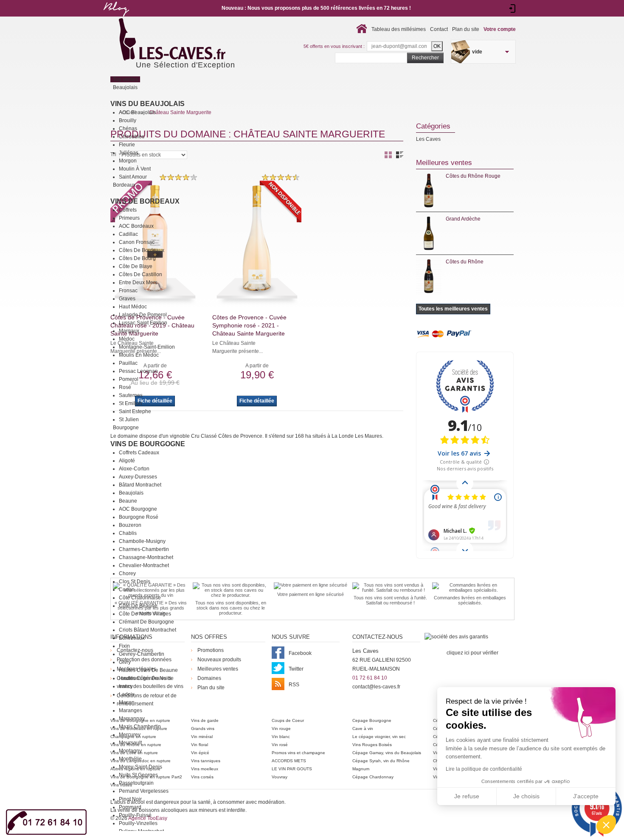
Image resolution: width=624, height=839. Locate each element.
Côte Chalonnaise (140, 598)
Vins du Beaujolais (147, 103)
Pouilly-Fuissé (135, 815)
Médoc (127, 339)
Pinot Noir (130, 799)
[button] (606, 824)
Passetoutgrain (136, 783)
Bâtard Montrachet (140, 485)
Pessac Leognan (138, 371)
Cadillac (128, 234)
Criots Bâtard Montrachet (147, 630)
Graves (127, 299)
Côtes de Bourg (137, 258)
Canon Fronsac (137, 242)
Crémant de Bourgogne (146, 622)
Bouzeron (130, 525)
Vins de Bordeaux (145, 201)
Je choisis (526, 796)
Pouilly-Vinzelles (138, 823)
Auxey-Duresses (138, 477)
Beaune (128, 501)
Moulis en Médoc (139, 355)
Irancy (126, 686)
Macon (127, 702)
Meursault (130, 743)
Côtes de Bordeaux (141, 250)
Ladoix (127, 694)
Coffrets (128, 210)
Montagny (130, 751)
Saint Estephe (135, 411)
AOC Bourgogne (138, 509)
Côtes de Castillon (140, 274)
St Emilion (130, 403)
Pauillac (128, 363)
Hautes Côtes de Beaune (148, 670)
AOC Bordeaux (136, 226)
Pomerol (128, 379)
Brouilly (127, 120)
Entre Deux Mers (138, 282)
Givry (125, 662)
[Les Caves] (189, 40)
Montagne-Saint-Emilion (147, 347)
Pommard (130, 807)
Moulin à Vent (135, 169)
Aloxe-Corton (134, 469)
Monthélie (130, 759)
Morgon (128, 161)
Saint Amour (133, 177)
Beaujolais (131, 493)
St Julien (129, 419)
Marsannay (132, 719)
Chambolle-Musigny (142, 541)
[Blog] (116, 18)
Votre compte (499, 29)
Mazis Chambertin (140, 727)
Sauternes (131, 395)
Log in (512, 8)
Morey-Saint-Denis (140, 767)
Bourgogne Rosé (138, 517)
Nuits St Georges (138, 775)
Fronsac (128, 291)
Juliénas (128, 153)
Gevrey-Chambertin (141, 654)
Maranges (130, 710)
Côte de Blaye (135, 266)
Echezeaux (132, 638)
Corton (127, 590)
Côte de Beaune (138, 606)
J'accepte (586, 796)
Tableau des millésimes (398, 29)
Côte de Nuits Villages (145, 614)
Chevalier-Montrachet (144, 565)
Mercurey (130, 735)
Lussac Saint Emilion (143, 323)
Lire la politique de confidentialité (484, 769)
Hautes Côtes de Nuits (145, 678)
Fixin (124, 646)
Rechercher (425, 58)
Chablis (128, 533)
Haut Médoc (133, 307)
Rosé (125, 387)
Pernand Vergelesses (144, 791)
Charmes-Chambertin (144, 549)
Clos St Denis (134, 582)
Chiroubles (131, 137)
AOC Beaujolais (137, 112)
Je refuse (466, 796)
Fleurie (127, 145)
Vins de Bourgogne (147, 443)
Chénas (128, 128)
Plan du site (465, 29)
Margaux (129, 331)
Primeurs (129, 218)
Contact (439, 29)
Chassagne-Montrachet (146, 557)
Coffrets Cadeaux (139, 453)
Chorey (127, 573)
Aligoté (127, 461)
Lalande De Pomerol (143, 315)
